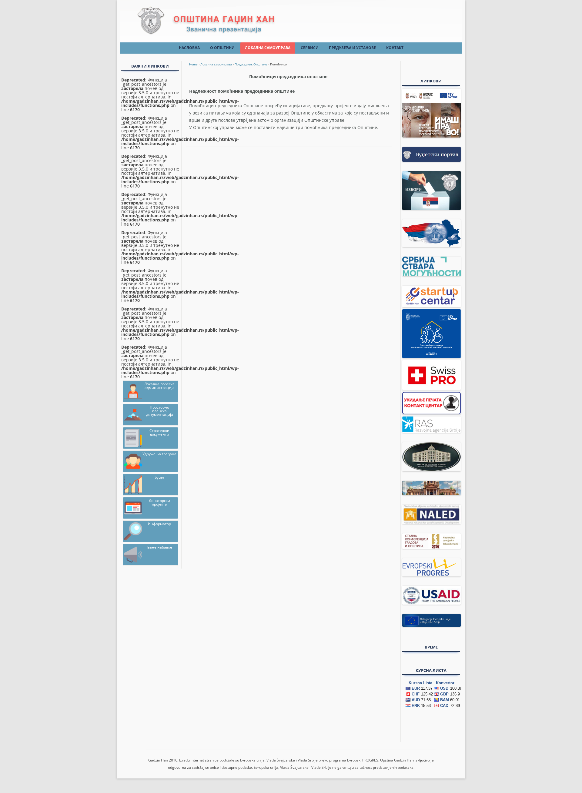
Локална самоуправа (267, 47)
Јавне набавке (159, 547)
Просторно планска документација (159, 411)
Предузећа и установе (352, 47)
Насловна (189, 47)
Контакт (394, 47)
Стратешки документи (159, 432)
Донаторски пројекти (159, 502)
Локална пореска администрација (159, 385)
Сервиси (310, 47)
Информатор (159, 523)
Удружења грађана (159, 453)
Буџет (160, 477)
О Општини (222, 47)
